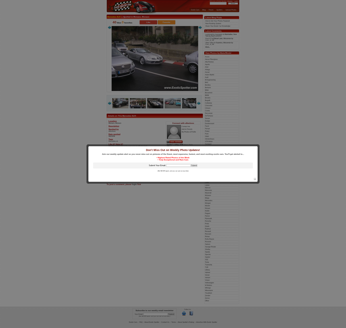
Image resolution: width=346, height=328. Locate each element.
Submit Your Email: (157, 165)
